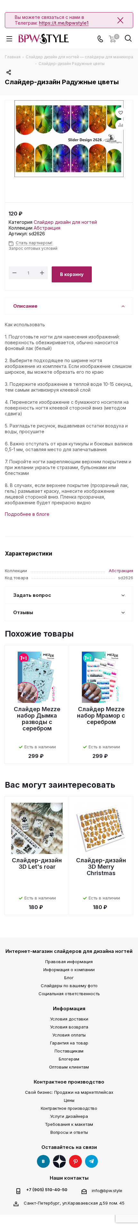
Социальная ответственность (69, 993)
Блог (69, 977)
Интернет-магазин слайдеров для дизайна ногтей (69, 951)
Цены (69, 1100)
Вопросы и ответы (69, 1132)
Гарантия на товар (69, 1042)
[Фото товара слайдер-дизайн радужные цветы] (69, 138)
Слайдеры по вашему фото (69, 985)
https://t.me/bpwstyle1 (64, 23)
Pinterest (75, 1161)
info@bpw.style (107, 1190)
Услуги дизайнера (69, 1116)
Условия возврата (69, 1026)
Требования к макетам (69, 1124)
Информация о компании (69, 969)
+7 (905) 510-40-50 (46, 1189)
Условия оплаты (69, 1034)
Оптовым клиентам (69, 1066)
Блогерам (69, 1058)
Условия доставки (69, 1018)
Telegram (91, 1161)
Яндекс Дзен (59, 1161)
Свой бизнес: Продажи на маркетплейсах (69, 1092)
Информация (69, 1008)
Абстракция (47, 228)
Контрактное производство (69, 1082)
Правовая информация (69, 961)
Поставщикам (69, 1050)
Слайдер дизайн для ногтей (65, 222)
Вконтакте (43, 1161)
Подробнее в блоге (27, 514)
